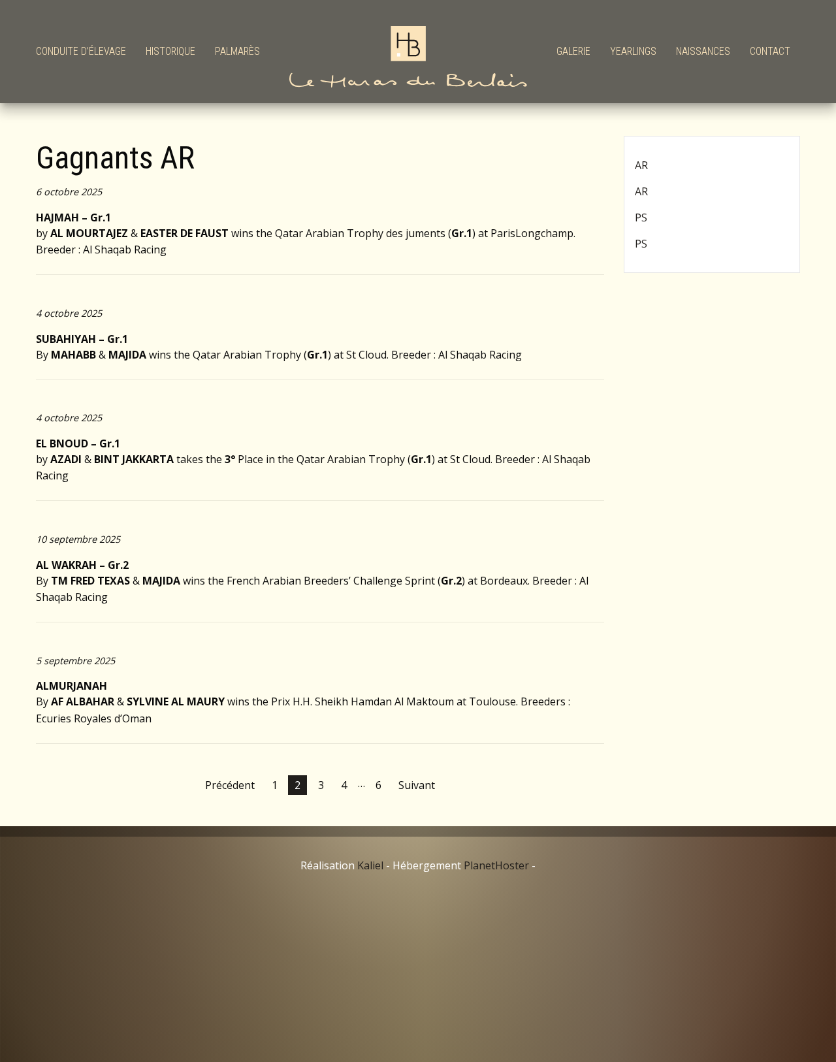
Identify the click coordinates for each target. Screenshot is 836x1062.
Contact (770, 51)
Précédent (230, 785)
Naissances (703, 51)
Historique (170, 51)
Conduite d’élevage (81, 51)
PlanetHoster (496, 865)
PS (641, 217)
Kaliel (370, 865)
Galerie (573, 51)
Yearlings (633, 51)
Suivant (416, 785)
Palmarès (237, 51)
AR (641, 165)
